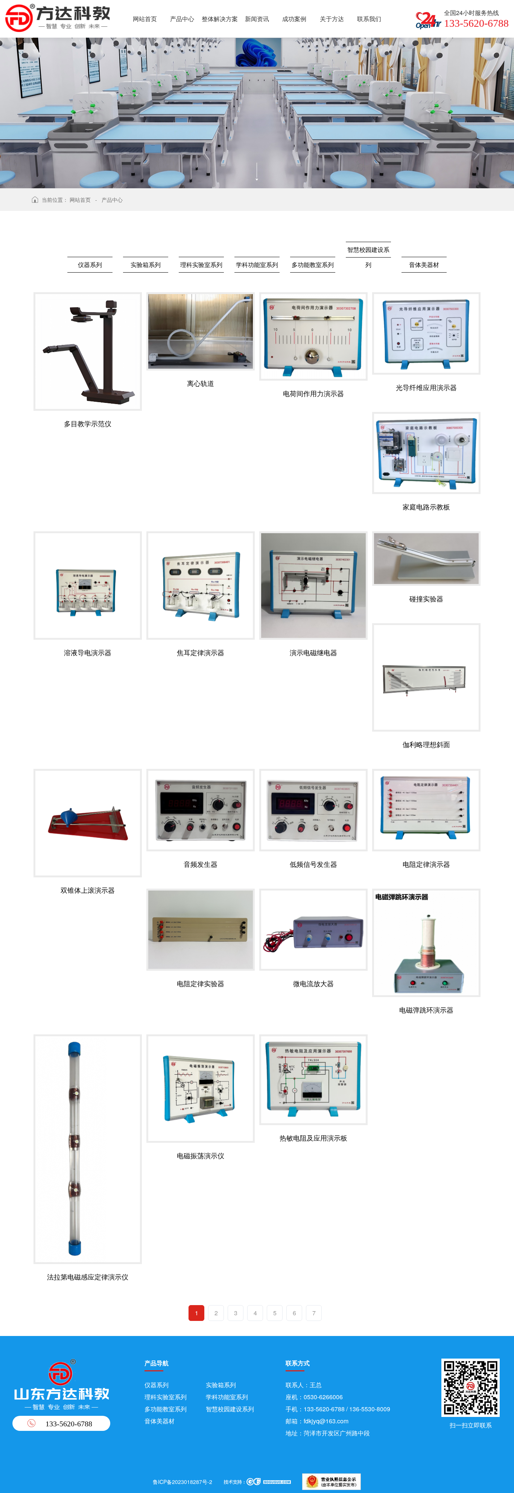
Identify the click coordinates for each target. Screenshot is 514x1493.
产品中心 (182, 18)
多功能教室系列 (313, 264)
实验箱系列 (146, 264)
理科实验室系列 (201, 264)
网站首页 (145, 18)
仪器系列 (90, 264)
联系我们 (369, 18)
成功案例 (294, 18)
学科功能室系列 (257, 264)
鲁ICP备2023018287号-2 (182, 1481)
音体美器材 (424, 264)
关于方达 (332, 18)
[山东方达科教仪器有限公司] (57, 16)
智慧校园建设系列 (368, 251)
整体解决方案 (220, 18)
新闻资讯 (257, 18)
